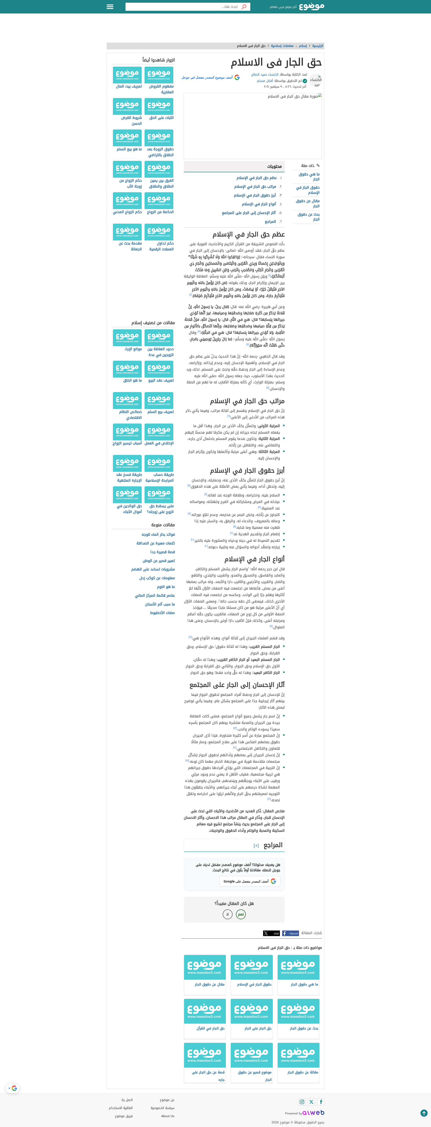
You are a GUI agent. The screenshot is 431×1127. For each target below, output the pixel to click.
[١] (269, 275)
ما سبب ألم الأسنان (160, 604)
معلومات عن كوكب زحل (157, 578)
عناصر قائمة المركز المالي (155, 595)
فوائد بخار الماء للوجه (158, 534)
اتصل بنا (127, 1100)
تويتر (276, 933)
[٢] (190, 294)
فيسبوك (293, 933)
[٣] (199, 331)
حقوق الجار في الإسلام (308, 190)
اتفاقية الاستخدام (121, 1108)
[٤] (247, 344)
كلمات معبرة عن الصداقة (155, 543)
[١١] (271, 626)
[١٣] (235, 728)
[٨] (205, 494)
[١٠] (231, 533)
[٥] (267, 387)
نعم (241, 914)
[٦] (228, 416)
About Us (167, 1116)
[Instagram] (302, 1101)
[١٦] (269, 799)
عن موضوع (167, 1100)
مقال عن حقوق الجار (308, 203)
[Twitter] (311, 1101)
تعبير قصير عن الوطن (159, 561)
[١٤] (234, 747)
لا (227, 914)
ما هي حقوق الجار (309, 177)
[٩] (259, 507)
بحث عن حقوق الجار (309, 217)
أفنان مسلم (265, 81)
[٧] (188, 485)
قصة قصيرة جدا (162, 552)
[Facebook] (320, 1101)
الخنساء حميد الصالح (264, 75)
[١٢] (190, 637)
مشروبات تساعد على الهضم (153, 569)
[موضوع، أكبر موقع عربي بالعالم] (311, 7)
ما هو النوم (166, 587)
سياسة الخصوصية (162, 1108)
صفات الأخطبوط (162, 613)
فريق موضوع (124, 1116)
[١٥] (187, 760)
